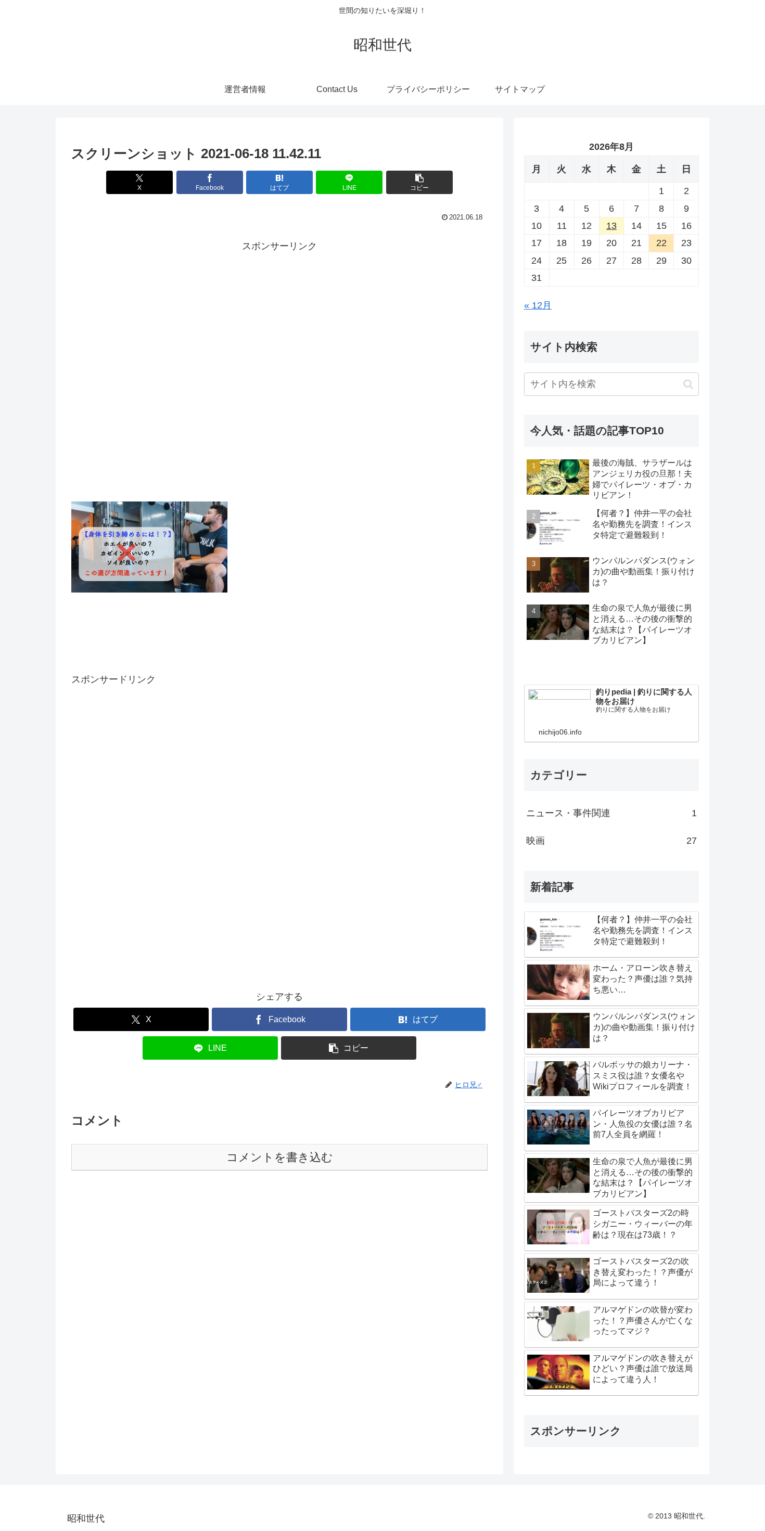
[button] (419, 182)
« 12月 (538, 305)
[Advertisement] (279, 395)
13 (611, 226)
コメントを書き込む (279, 1157)
